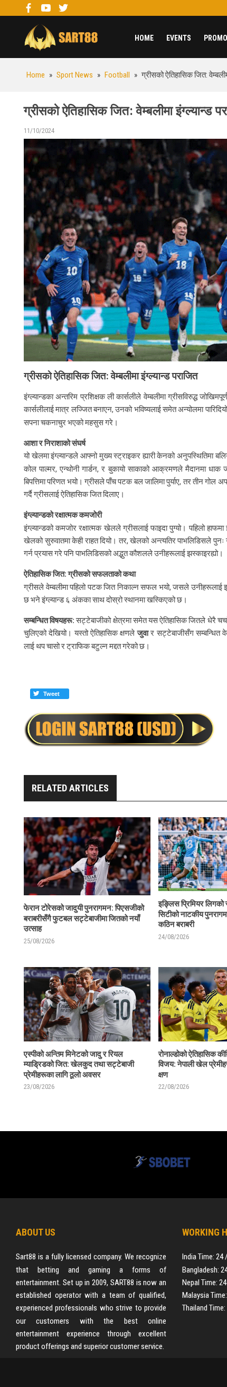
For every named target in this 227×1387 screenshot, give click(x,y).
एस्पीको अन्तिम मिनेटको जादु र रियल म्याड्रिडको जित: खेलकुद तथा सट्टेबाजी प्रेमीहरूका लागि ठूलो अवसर (79, 1064)
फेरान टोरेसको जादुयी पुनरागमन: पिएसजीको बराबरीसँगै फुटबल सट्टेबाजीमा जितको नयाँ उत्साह (84, 918)
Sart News (61, 37)
